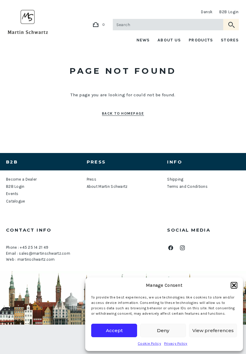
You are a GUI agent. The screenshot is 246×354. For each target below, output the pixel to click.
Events (12, 193)
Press (91, 179)
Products (201, 40)
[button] (234, 285)
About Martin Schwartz (107, 186)
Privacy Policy (176, 343)
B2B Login (229, 12)
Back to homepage (123, 113)
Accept (114, 330)
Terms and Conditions (187, 186)
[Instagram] (182, 247)
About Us (169, 40)
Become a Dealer (21, 179)
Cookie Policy (149, 343)
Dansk (207, 12)
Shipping (175, 179)
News (143, 40)
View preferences (213, 330)
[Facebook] (170, 247)
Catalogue (15, 201)
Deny (163, 330)
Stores (230, 40)
